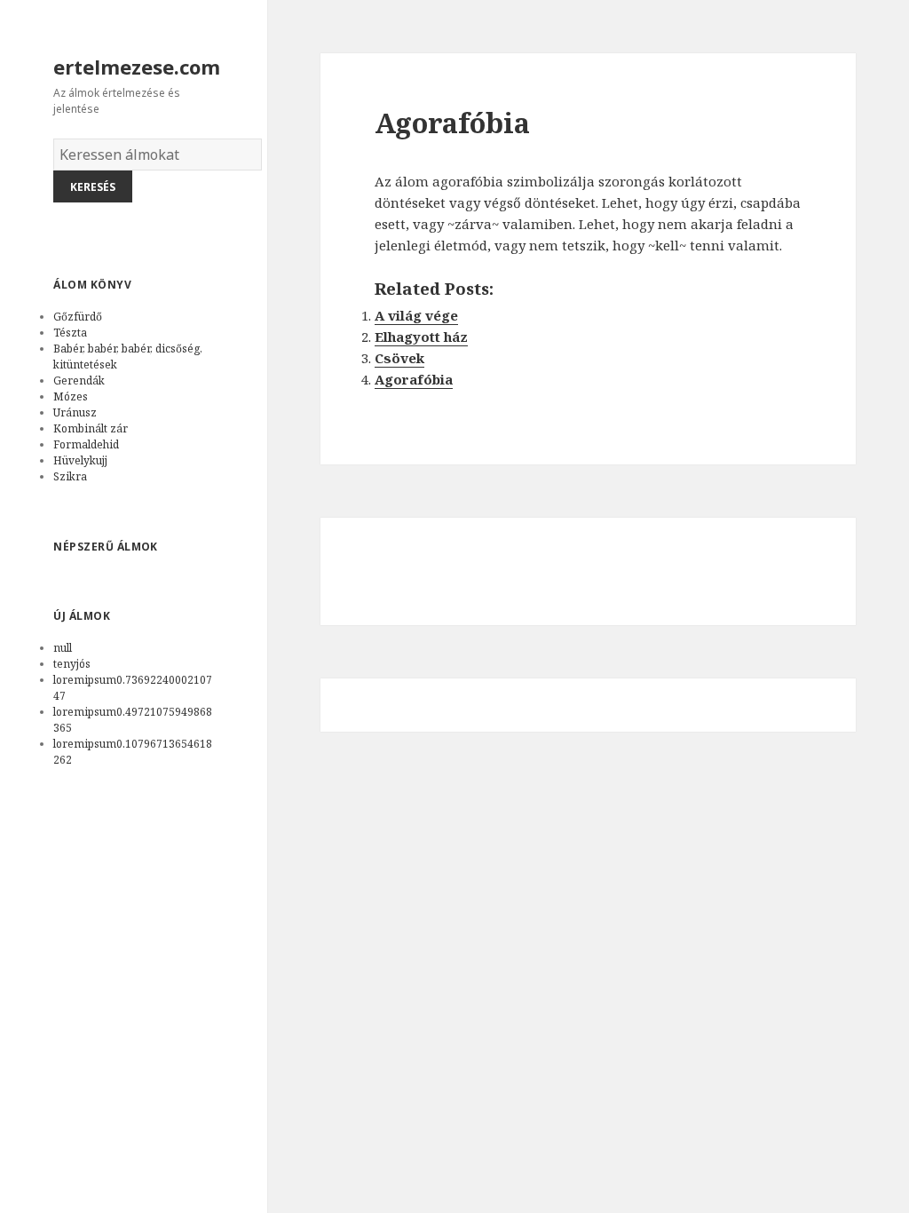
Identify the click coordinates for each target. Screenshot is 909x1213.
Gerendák (79, 380)
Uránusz (75, 412)
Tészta (70, 332)
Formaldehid (86, 444)
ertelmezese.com (136, 66)
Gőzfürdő (77, 316)
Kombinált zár (90, 428)
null (62, 647)
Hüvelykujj (80, 460)
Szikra (70, 476)
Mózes (70, 396)
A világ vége (416, 315)
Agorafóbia (414, 379)
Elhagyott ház (421, 336)
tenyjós (72, 663)
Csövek (399, 358)
